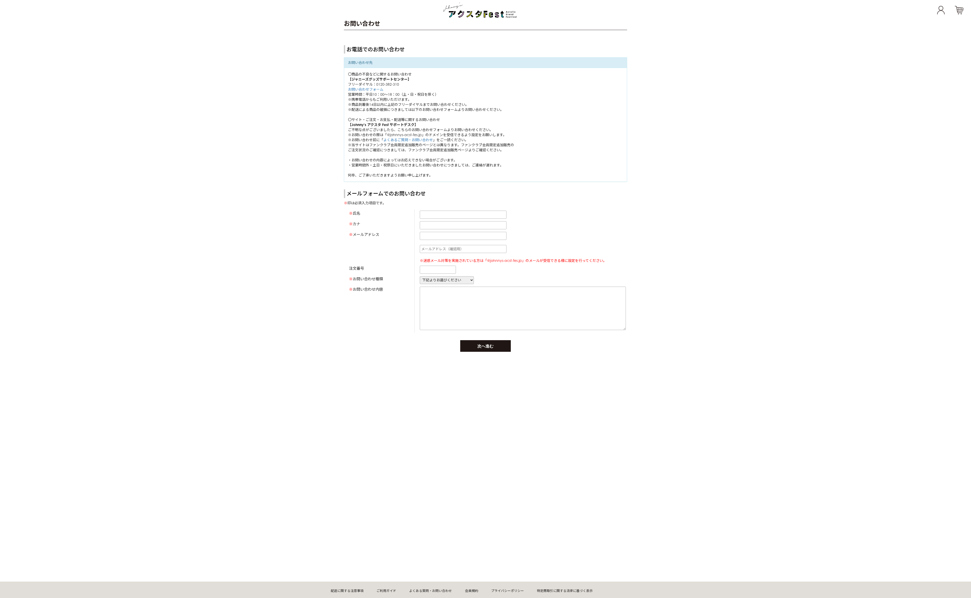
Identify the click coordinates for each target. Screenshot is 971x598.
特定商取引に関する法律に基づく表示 (565, 591)
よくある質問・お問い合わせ (430, 591)
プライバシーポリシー (507, 591)
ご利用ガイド (386, 591)
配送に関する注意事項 (347, 591)
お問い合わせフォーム (365, 89)
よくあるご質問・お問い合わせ (408, 140)
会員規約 (471, 591)
